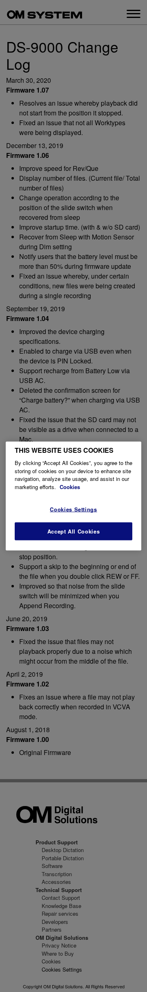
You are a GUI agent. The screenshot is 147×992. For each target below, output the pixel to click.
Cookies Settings (73, 509)
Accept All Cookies (73, 531)
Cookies (70, 486)
